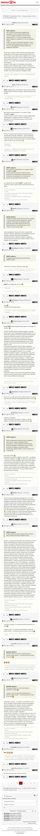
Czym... (20, 16)
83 (17, 783)
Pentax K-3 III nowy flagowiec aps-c (20, 10)
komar (14, 321)
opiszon (15, 829)
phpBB (14, 827)
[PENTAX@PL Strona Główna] (8, 2)
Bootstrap (25, 829)
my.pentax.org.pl (20, 833)
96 (34, 783)
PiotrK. (13, 85)
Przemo (21, 827)
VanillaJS (31, 829)
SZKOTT (14, 107)
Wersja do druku (32, 823)
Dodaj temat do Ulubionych (29, 822)
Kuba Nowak (14, 248)
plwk (14, 279)
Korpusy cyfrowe (27, 16)
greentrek (14, 619)
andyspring (14, 413)
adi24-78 (13, 768)
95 (30, 783)
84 (20, 783)
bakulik (15, 129)
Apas (14, 159)
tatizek (13, 23)
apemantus (15, 300)
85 (24, 783)
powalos (14, 644)
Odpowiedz (8, 796)
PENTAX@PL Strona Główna (10, 16)
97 (3, 786)
